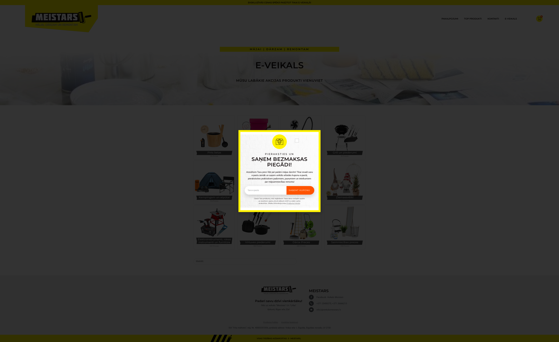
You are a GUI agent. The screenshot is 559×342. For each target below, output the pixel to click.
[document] (279, 171)
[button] (297, 140)
